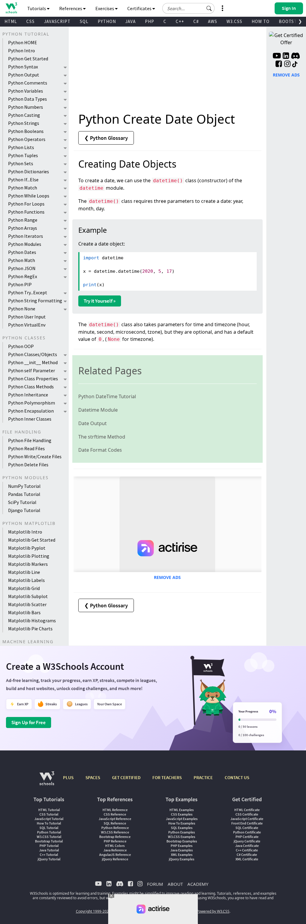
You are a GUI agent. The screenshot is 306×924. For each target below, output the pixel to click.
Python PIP (20, 284)
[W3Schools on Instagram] (287, 64)
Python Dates (22, 252)
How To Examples (181, 823)
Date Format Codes (100, 450)
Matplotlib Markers (28, 564)
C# (196, 21)
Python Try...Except (27, 292)
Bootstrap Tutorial (49, 841)
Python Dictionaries (28, 171)
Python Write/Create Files (35, 456)
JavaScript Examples (182, 818)
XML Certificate (246, 859)
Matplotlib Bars (24, 612)
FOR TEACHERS (167, 777)
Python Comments (27, 83)
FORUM (155, 884)
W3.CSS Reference (115, 832)
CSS (30, 21)
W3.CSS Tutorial (49, 836)
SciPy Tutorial (22, 502)
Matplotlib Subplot (28, 596)
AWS (212, 21)
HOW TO (261, 21)
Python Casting (24, 115)
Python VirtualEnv (26, 325)
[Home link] (11, 8)
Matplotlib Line (24, 572)
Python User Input (27, 317)
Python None (21, 309)
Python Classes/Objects (32, 354)
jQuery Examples (181, 859)
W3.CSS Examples (181, 836)
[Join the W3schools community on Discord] (295, 56)
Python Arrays (22, 228)
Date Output (92, 423)
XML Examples (181, 854)
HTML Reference (115, 809)
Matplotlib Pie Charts (30, 629)
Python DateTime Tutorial (107, 396)
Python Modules (24, 244)
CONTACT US (237, 777)
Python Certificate (247, 832)
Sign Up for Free (28, 722)
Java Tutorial (49, 850)
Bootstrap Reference (115, 836)
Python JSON (22, 268)
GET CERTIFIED (126, 777)
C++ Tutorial (49, 854)
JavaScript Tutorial (48, 818)
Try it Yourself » (100, 301)
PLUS (68, 777)
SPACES (92, 777)
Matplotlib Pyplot (26, 548)
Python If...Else (23, 180)
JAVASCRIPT (57, 21)
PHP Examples (181, 845)
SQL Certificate (246, 827)
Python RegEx (22, 276)
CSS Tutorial (48, 814)
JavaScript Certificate (246, 818)
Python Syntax (23, 67)
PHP (149, 21)
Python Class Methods (31, 387)
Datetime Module (98, 410)
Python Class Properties (33, 378)
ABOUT (175, 884)
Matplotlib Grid (24, 588)
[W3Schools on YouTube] (277, 56)
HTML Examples (181, 809)
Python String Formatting (35, 301)
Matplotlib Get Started (31, 540)
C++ (180, 21)
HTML (10, 21)
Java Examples (181, 850)
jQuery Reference (115, 859)
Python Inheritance (28, 395)
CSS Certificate (246, 814)
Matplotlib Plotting (28, 556)
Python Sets (20, 163)
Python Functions (26, 212)
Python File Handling (29, 440)
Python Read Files (26, 448)
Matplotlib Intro (25, 532)
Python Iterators (25, 236)
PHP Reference (115, 841)
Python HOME (22, 42)
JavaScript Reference (115, 818)
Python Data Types (27, 99)
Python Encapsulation (31, 411)
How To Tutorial (49, 823)
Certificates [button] (139, 8)
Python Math (21, 260)
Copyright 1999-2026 (93, 911)
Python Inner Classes (29, 419)
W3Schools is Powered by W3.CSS (202, 911)
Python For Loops (26, 204)
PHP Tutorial (49, 845)
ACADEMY (197, 884)
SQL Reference (115, 823)
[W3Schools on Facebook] (278, 64)
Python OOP (21, 346)
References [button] (71, 8)
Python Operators (26, 139)
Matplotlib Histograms (32, 620)
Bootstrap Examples (181, 841)
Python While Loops (28, 196)
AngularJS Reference (115, 854)
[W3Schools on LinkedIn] (286, 56)
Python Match (22, 188)
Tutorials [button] (37, 8)
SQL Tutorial (48, 827)
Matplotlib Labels (26, 580)
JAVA (130, 21)
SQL (84, 21)
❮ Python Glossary (106, 137)
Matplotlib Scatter (27, 604)
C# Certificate (247, 854)
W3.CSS (234, 21)
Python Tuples (23, 155)
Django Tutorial (24, 510)
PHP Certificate (246, 836)
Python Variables (25, 91)
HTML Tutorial (49, 809)
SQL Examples (181, 827)
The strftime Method (101, 436)
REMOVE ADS (167, 577)
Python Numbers (25, 107)
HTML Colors (115, 845)
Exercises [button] (105, 8)
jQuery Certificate (247, 841)
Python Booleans (26, 131)
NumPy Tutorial (24, 486)
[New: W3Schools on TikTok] (295, 64)
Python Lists (21, 147)
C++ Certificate (247, 850)
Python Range (22, 220)
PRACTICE (203, 777)
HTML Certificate (247, 809)
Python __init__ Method (33, 362)
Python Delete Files (28, 465)
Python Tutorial (49, 832)
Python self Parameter (31, 370)
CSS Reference (115, 814)
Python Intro (21, 50)
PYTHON (107, 21)
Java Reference (115, 850)
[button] (209, 8)
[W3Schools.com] (46, 781)
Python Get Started (28, 59)
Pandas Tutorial (24, 494)
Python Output (23, 75)
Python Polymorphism (31, 403)
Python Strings (23, 123)
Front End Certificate (247, 823)
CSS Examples (181, 814)
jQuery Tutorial (49, 859)
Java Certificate (247, 845)
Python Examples (181, 832)
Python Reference (115, 827)
